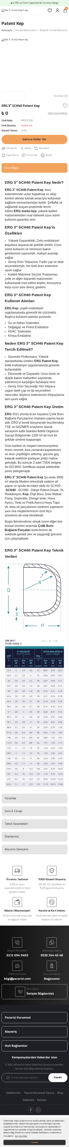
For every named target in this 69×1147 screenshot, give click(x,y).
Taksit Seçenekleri (16, 824)
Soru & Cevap (13, 811)
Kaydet (58, 1077)
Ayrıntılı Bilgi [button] (21, 1136)
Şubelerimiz (13, 1092)
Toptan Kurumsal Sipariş (39, 1092)
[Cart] (65, 10)
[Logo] (15, 10)
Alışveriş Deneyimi (16, 849)
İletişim (41, 1100)
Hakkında (28, 1100)
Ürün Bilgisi (12, 168)
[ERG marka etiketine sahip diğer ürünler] (13, 96)
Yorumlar (10, 798)
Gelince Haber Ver (34, 139)
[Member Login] (57, 10)
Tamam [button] (34, 1142)
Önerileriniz (12, 836)
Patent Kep (13, 23)
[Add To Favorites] (65, 105)
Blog (60, 1092)
